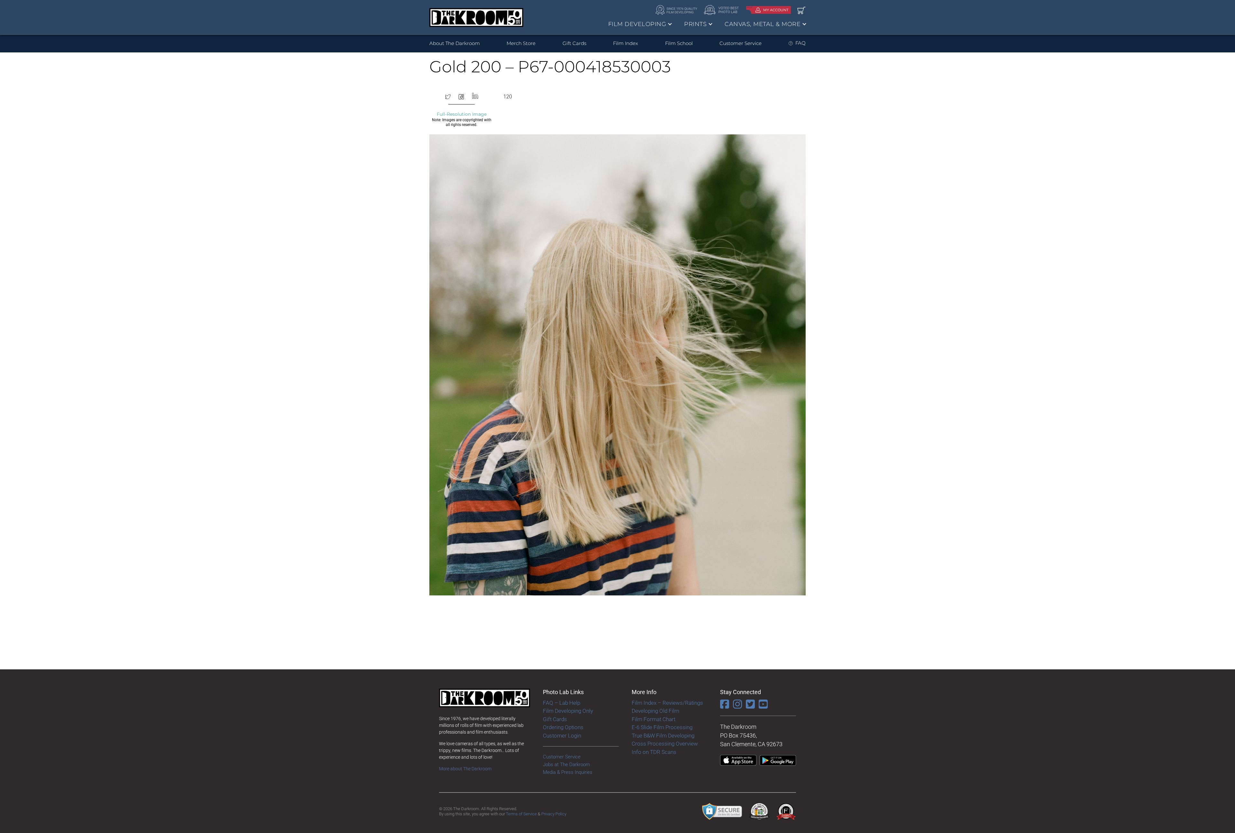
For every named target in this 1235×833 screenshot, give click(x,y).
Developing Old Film (655, 711)
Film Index (625, 43)
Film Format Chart (653, 719)
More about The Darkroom (465, 768)
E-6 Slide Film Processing (662, 727)
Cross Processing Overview (665, 743)
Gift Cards (574, 43)
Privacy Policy (553, 813)
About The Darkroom (454, 43)
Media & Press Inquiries (567, 772)
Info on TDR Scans (654, 752)
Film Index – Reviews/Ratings (667, 703)
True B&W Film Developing (663, 735)
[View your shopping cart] (801, 10)
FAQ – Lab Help (561, 703)
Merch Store (521, 43)
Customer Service (740, 43)
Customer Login (562, 735)
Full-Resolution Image (462, 114)
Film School (679, 43)
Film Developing (637, 24)
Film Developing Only (568, 711)
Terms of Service (521, 813)
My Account (775, 10)
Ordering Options (563, 727)
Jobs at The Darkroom (566, 764)
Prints (695, 24)
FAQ (800, 43)
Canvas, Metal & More (762, 24)
